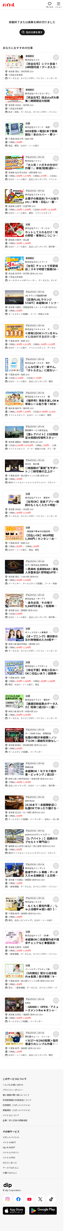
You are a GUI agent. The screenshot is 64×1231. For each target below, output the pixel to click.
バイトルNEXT (9, 1142)
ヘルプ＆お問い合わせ (13, 1084)
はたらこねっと (10, 1162)
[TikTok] (51, 1199)
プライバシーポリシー (13, 1089)
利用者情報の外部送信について (17, 1099)
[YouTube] (29, 1199)
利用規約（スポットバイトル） (17, 1105)
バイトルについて (11, 1115)
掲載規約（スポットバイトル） (17, 1110)
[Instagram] (7, 1199)
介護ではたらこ (10, 1172)
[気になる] (56, 57)
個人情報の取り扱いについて (16, 1094)
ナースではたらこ (11, 1167)
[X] (40, 1199)
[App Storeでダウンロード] (14, 1211)
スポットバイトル (11, 1137)
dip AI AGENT (9, 1147)
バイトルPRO (9, 1157)
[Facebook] (18, 1199)
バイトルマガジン (11, 1152)
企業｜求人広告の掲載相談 (15, 1120)
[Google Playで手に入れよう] (43, 1211)
